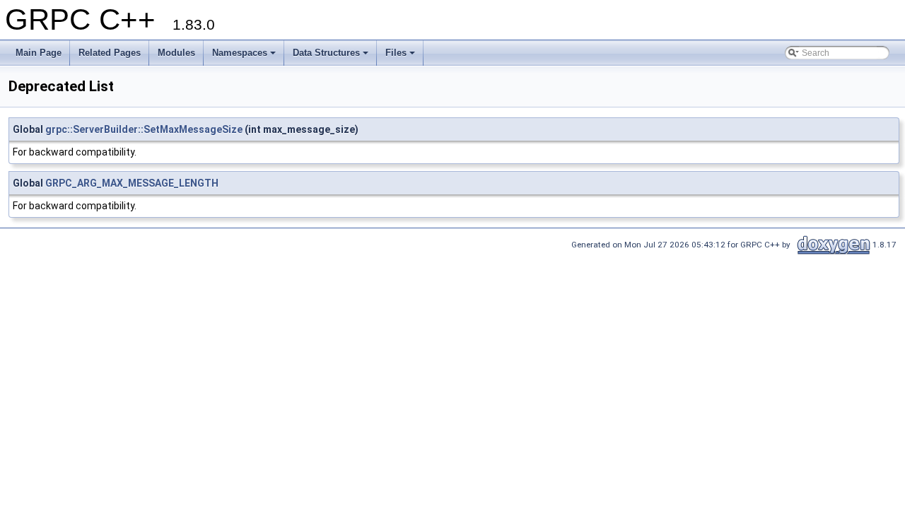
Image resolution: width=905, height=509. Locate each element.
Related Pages (109, 52)
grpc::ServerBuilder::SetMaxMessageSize (144, 129)
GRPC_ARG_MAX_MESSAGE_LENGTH (131, 183)
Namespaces (239, 52)
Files (396, 52)
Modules (176, 52)
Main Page (39, 52)
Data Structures (326, 52)
